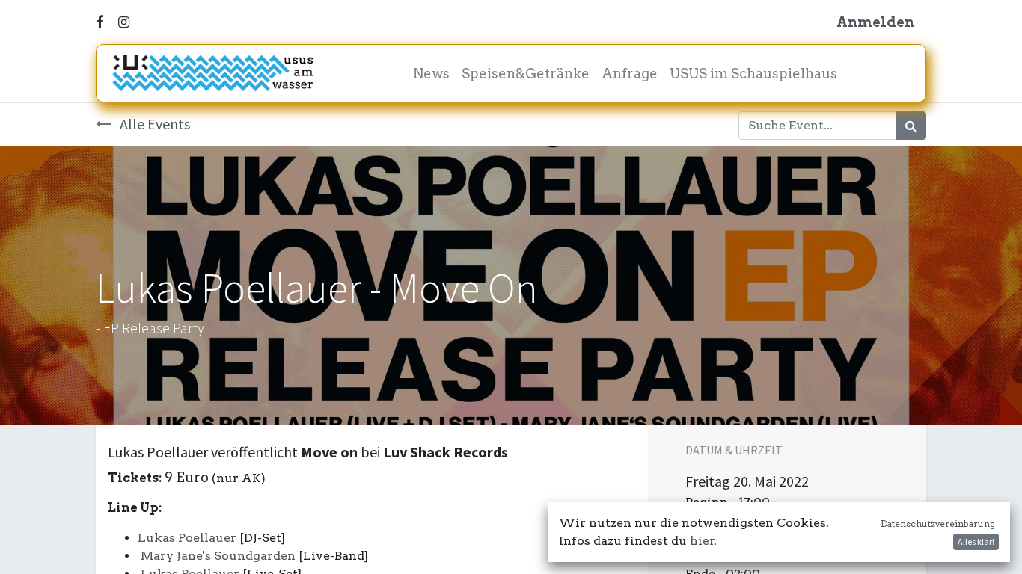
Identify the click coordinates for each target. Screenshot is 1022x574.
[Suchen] (911, 125)
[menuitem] (431, 74)
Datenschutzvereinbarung (938, 523)
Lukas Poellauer (187, 538)
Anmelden (875, 22)
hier (702, 541)
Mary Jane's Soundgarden (218, 556)
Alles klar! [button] (976, 541)
